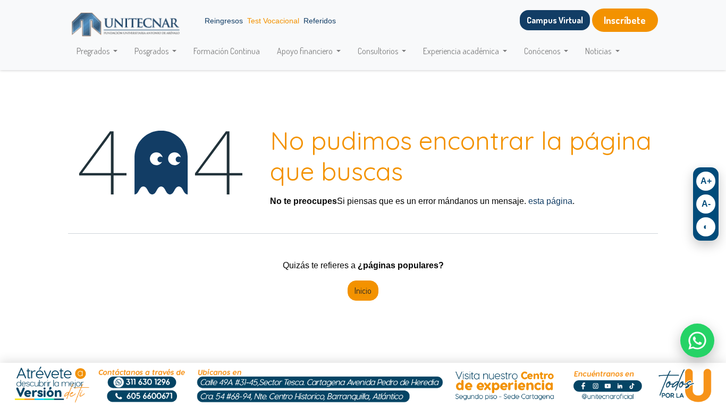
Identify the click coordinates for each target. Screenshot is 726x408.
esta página (550, 201)
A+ (706, 180)
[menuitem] (226, 51)
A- (706, 203)
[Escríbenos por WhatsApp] (697, 341)
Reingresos (224, 20)
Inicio (363, 290)
